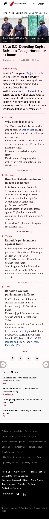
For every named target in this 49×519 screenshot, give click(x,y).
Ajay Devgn (8, 394)
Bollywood (6, 431)
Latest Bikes (7, 447)
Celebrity (18, 431)
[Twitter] (28, 358)
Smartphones (8, 452)
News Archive (37, 480)
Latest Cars (20, 447)
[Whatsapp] (20, 358)
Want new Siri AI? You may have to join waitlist (22, 412)
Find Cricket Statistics (11, 488)
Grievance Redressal (11, 480)
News (11, 13)
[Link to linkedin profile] (24, 494)
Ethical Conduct (21, 476)
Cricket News (31, 431)
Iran (5, 383)
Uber (5, 405)
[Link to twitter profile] (17, 494)
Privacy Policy (19, 472)
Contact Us (7, 476)
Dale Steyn (24, 331)
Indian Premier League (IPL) (14, 441)
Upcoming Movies (10, 462)
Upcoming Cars (34, 457)
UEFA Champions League (13, 457)
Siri (4, 416)
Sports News (21, 13)
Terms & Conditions (37, 472)
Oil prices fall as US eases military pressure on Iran (19, 379)
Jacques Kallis (12, 341)
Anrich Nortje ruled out (22, 91)
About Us (6, 472)
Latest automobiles (37, 441)
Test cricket (28, 129)
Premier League (35, 447)
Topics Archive (8, 484)
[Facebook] (12, 358)
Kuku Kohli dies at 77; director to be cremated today (20, 390)
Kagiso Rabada (34, 73)
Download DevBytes (27, 484)
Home (4, 13)
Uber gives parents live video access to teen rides (22, 401)
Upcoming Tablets (29, 462)
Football (22, 436)
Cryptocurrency (9, 436)
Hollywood (33, 436)
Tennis (19, 452)
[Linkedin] (36, 358)
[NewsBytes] (18, 4)
